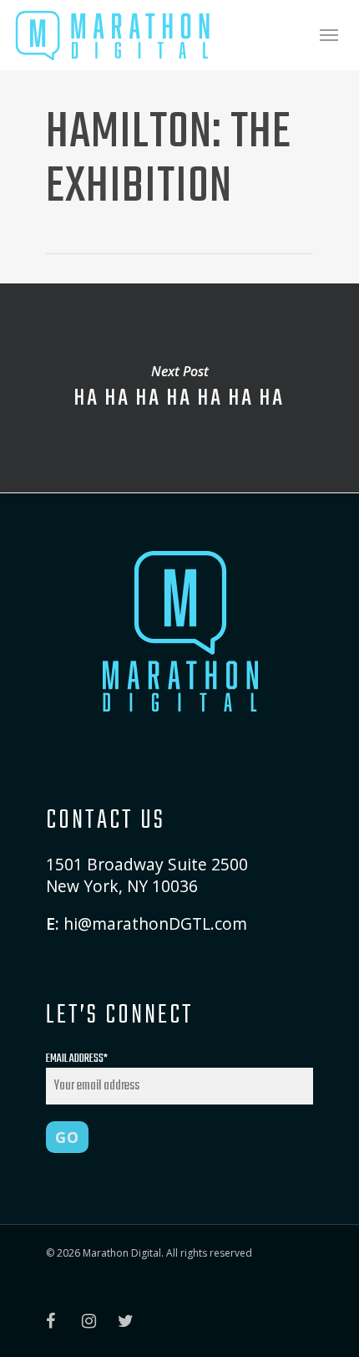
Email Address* (77, 1059)
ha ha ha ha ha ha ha (179, 387)
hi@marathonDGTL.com (155, 923)
